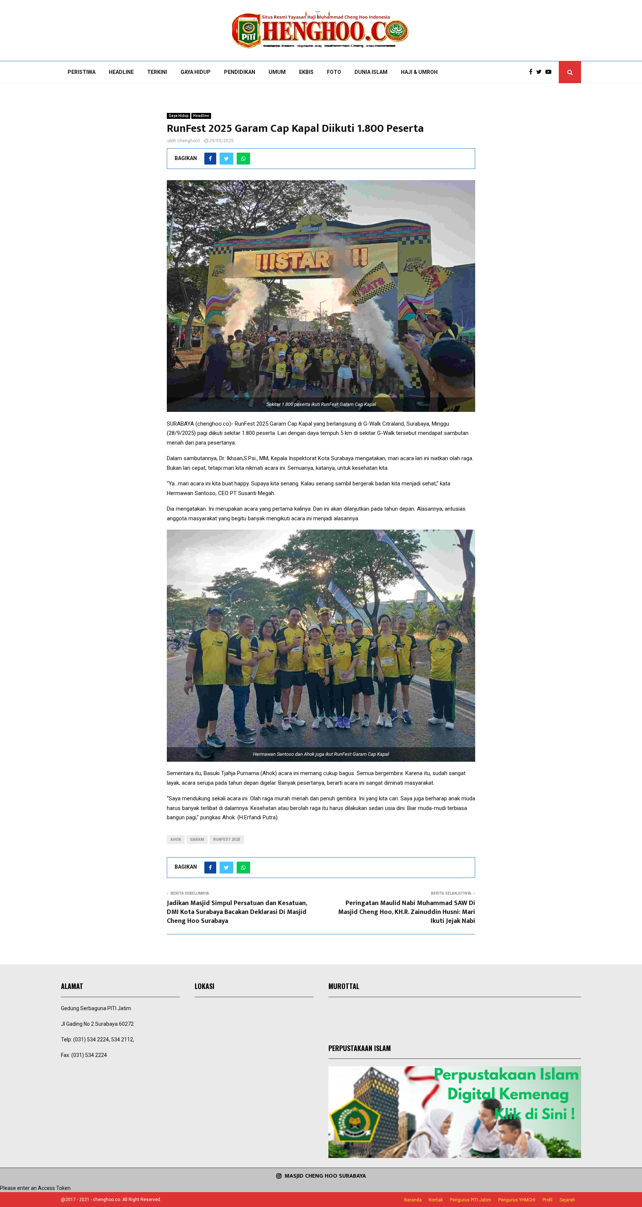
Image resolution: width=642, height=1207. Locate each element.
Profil (547, 1200)
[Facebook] (532, 72)
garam (197, 839)
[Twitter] (540, 72)
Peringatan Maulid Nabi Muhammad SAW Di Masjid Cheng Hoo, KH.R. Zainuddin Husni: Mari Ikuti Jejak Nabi (406, 912)
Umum (277, 72)
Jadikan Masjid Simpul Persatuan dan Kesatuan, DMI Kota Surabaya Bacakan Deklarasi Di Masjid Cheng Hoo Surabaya (237, 912)
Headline (121, 72)
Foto (334, 72)
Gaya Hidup (196, 72)
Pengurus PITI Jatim (470, 1200)
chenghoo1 (189, 140)
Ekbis (306, 72)
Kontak (436, 1200)
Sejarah (567, 1200)
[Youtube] (550, 72)
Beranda (413, 1200)
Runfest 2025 (226, 839)
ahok (176, 839)
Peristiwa (81, 72)
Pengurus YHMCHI (516, 1200)
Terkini (157, 72)
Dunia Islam (371, 72)
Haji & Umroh (419, 72)
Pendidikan (239, 72)
